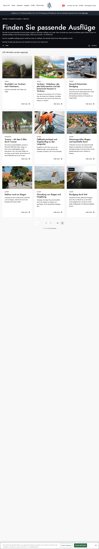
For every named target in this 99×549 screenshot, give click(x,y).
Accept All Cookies (80, 545)
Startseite (4, 19)
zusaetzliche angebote (15, 19)
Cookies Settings (66, 545)
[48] (62, 223)
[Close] (96, 545)
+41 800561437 (48, 35)
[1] (37, 223)
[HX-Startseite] (49, 5)
